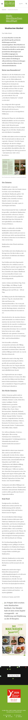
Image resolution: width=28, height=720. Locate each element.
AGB (24, 710)
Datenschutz (10, 711)
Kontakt (19, 710)
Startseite (4, 9)
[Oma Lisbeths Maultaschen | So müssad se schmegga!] (9, 3)
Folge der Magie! (14, 675)
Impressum (18, 711)
